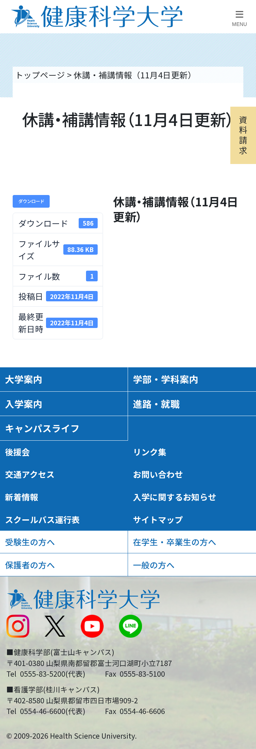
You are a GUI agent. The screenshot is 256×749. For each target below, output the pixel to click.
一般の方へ (154, 565)
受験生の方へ (30, 542)
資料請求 (243, 134)
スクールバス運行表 (42, 519)
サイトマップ (158, 519)
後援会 (17, 452)
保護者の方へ (30, 565)
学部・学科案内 (165, 379)
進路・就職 (156, 403)
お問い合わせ (158, 474)
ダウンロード (31, 201)
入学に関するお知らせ (174, 497)
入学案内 (23, 403)
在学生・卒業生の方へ (174, 542)
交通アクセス (30, 474)
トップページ (40, 75)
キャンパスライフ (42, 428)
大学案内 (23, 379)
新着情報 (21, 497)
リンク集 (149, 452)
